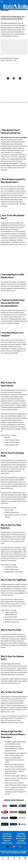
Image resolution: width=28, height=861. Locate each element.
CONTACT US (7, 834)
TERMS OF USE (21, 843)
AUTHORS (21, 841)
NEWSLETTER (21, 836)
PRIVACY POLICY (7, 843)
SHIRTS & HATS (7, 838)
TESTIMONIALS (7, 836)
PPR (3, 60)
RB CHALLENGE (21, 838)
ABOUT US (7, 841)
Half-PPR (9, 60)
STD (14, 60)
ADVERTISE (21, 834)
